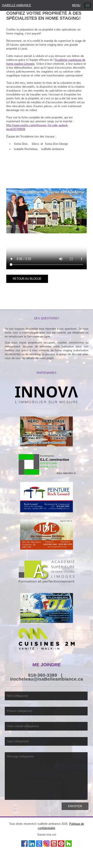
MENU (76, 5)
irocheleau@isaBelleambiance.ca (46, 678)
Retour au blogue (27, 278)
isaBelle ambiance (16, 5)
